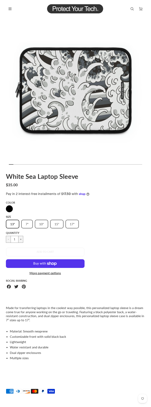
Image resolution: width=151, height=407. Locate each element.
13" (12, 224)
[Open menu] (10, 9)
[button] (45, 252)
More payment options (45, 273)
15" (56, 224)
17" (72, 224)
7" (27, 224)
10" (41, 224)
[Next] (147, 92)
